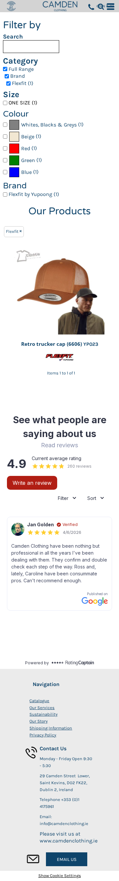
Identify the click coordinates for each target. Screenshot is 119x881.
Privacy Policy (42, 734)
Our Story (38, 721)
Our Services (42, 707)
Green (28, 160)
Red (25, 148)
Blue (26, 172)
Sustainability (43, 714)
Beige (27, 136)
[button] (101, 6)
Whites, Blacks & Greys (49, 125)
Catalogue (39, 700)
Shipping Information (50, 728)
